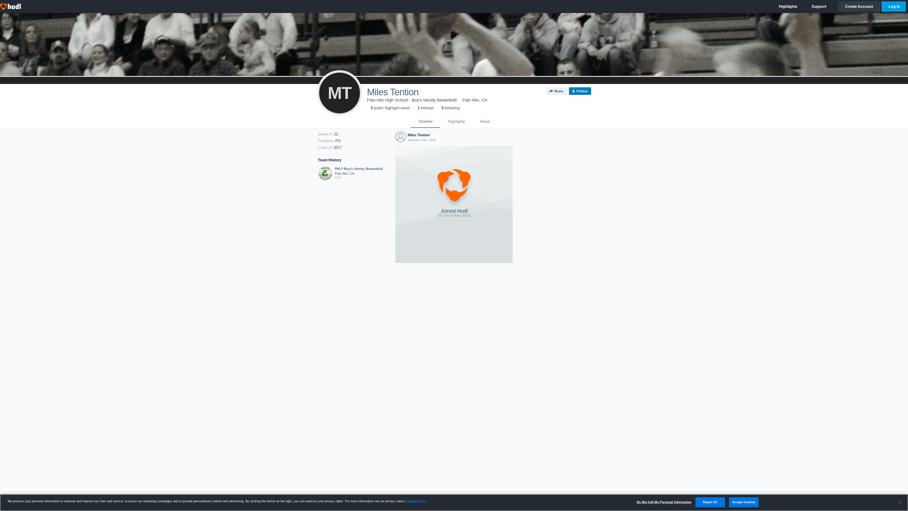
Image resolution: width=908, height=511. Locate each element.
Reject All (710, 502)
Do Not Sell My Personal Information (664, 502)
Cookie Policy (416, 501)
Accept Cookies (743, 502)
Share (558, 91)
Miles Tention (419, 135)
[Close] (900, 502)
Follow (581, 91)
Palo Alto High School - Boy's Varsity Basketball (412, 100)
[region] (454, 502)
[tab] (425, 122)
